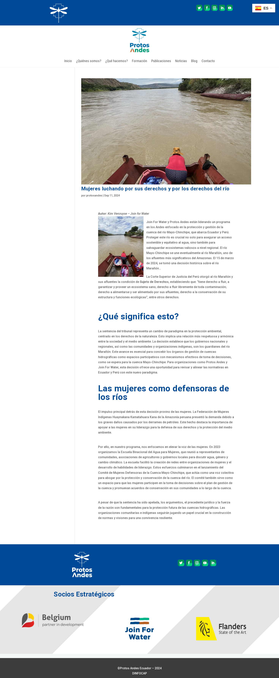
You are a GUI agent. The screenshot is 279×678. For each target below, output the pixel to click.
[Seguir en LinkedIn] (222, 8)
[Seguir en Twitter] (199, 8)
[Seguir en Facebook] (207, 8)
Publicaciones (161, 61)
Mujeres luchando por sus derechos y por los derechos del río (155, 188)
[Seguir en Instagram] (214, 8)
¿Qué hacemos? (116, 61)
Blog (194, 61)
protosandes (94, 195)
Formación (139, 61)
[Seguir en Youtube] (230, 8)
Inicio (68, 61)
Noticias (181, 61)
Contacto (208, 61)
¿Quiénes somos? (88, 61)
